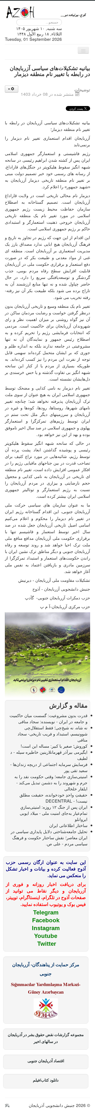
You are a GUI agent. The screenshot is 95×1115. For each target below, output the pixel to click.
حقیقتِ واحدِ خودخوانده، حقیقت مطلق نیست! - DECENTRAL (53, 798)
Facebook (45, 920)
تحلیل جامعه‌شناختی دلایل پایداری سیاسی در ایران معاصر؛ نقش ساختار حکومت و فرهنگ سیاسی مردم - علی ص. (49, 837)
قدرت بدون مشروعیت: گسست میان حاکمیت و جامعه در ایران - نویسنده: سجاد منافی (48, 718)
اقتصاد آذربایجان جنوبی (46, 1061)
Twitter (46, 943)
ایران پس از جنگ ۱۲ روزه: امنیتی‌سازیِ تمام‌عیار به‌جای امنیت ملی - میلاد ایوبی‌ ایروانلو (53, 813)
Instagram (46, 928)
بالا (7, 1105)
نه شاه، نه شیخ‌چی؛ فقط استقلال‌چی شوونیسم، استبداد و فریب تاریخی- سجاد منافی (52, 733)
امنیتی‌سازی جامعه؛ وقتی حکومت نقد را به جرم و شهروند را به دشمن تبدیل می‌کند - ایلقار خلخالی (50, 782)
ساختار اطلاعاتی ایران (68, 825)
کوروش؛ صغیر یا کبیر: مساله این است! (54, 746)
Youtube (45, 936)
